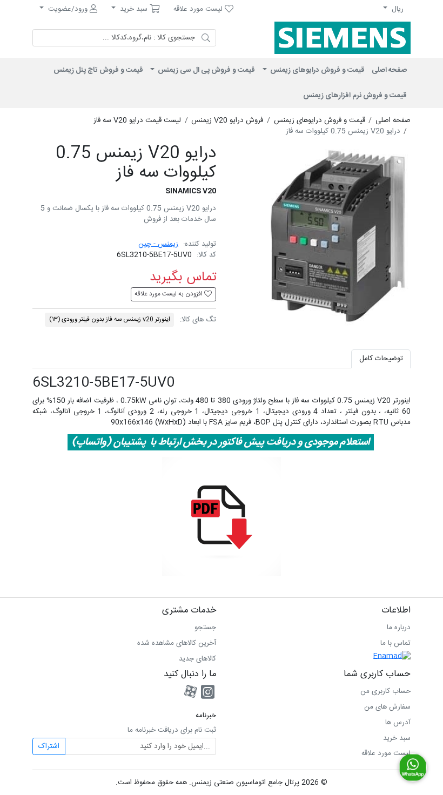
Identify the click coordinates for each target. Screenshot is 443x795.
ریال (397, 9)
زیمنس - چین (158, 244)
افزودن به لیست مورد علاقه (169, 294)
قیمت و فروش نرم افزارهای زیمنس (355, 96)
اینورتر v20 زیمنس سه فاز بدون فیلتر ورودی (109, 319)
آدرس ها (398, 723)
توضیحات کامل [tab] (381, 359)
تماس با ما (395, 643)
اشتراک (48, 746)
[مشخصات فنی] (221, 517)
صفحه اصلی (389, 70)
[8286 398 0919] (413, 767)
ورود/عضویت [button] (68, 9)
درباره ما (399, 628)
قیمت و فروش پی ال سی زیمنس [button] (205, 70)
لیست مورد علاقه (386, 753)
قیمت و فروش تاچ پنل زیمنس (98, 70)
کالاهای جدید (197, 659)
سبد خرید (397, 738)
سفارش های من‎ (387, 707)
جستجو (205, 628)
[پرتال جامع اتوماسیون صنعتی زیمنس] (338, 38)
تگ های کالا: (198, 319)
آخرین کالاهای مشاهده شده (176, 643)
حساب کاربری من (385, 691)
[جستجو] (206, 37)
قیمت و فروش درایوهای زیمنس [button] (317, 70)
